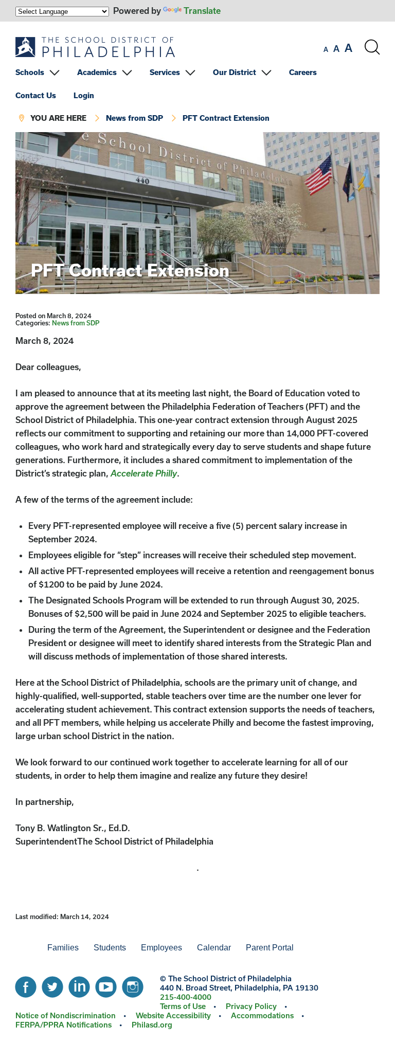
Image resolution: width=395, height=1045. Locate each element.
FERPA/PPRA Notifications (63, 1024)
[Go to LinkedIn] (79, 984)
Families (63, 947)
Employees (161, 947)
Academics (97, 72)
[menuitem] (45, 72)
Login (84, 95)
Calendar (214, 947)
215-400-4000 (185, 997)
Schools (29, 72)
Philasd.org (152, 1024)
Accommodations (262, 1015)
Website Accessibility (173, 1015)
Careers (303, 72)
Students (110, 947)
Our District (234, 72)
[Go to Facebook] (25, 984)
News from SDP (134, 118)
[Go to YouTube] (106, 984)
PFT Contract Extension (226, 118)
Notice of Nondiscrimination (65, 1015)
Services (165, 72)
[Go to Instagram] (132, 984)
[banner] (197, 77)
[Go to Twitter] (52, 984)
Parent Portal (270, 947)
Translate (202, 10)
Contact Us (35, 95)
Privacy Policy (251, 1006)
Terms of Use (183, 1006)
